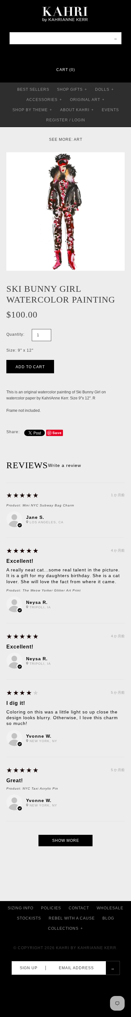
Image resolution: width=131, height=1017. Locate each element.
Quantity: (15, 334)
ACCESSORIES (44, 99)
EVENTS (110, 110)
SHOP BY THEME (32, 110)
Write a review (64, 465)
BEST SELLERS (33, 89)
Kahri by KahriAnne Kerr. (87, 948)
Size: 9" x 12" (19, 350)
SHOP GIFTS (72, 89)
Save (57, 432)
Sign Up (29, 968)
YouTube (77, 54)
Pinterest (61, 54)
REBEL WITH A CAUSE (72, 918)
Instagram (69, 54)
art (78, 139)
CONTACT (79, 908)
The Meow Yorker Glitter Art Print (52, 590)
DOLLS (104, 89)
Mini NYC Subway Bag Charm (48, 505)
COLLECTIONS (65, 928)
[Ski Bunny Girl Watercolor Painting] (65, 155)
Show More (65, 840)
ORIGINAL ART (87, 99)
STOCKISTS (29, 918)
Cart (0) (65, 70)
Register (57, 120)
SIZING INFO (20, 908)
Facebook (53, 54)
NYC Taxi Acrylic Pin (40, 788)
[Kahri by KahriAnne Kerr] (65, 4)
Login (78, 120)
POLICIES (51, 908)
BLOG (108, 918)
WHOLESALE (110, 908)
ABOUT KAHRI (77, 110)
